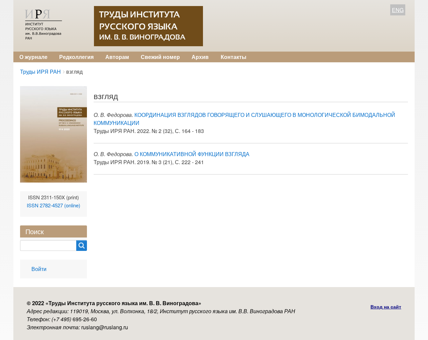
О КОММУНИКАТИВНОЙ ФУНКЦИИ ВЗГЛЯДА (191, 154)
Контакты (233, 57)
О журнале (33, 57)
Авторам (117, 57)
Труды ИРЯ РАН (40, 71)
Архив (200, 57)
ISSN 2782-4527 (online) (53, 205)
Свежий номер (160, 57)
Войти (38, 269)
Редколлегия (76, 57)
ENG (398, 10)
